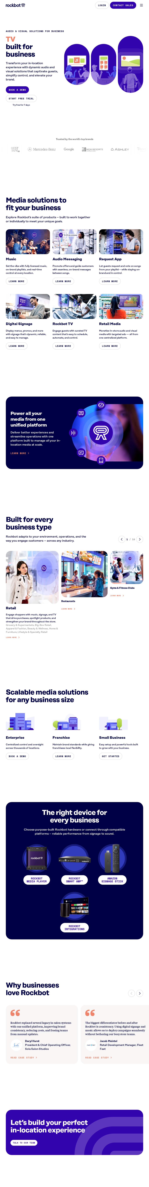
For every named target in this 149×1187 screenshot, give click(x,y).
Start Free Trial (21, 98)
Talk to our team (24, 1142)
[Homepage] (15, 5)
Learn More (16, 281)
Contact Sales (123, 5)
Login (102, 5)
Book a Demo (17, 90)
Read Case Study (22, 1057)
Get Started (110, 756)
